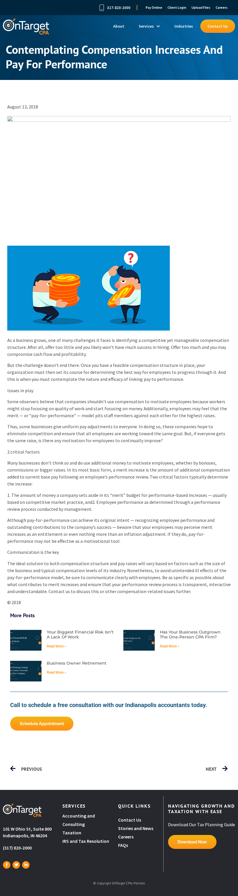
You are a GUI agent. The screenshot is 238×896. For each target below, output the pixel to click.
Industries (183, 26)
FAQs (123, 845)
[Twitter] (16, 865)
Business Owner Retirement (77, 663)
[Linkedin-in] (26, 865)
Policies (139, 883)
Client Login (176, 7)
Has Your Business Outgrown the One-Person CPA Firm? (190, 634)
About (118, 26)
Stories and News (135, 828)
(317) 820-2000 (17, 848)
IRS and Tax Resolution (85, 841)
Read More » (56, 646)
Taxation (71, 833)
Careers (222, 7)
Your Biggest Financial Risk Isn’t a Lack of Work (80, 634)
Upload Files (201, 7)
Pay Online (154, 7)
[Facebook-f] (6, 865)
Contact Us (218, 26)
